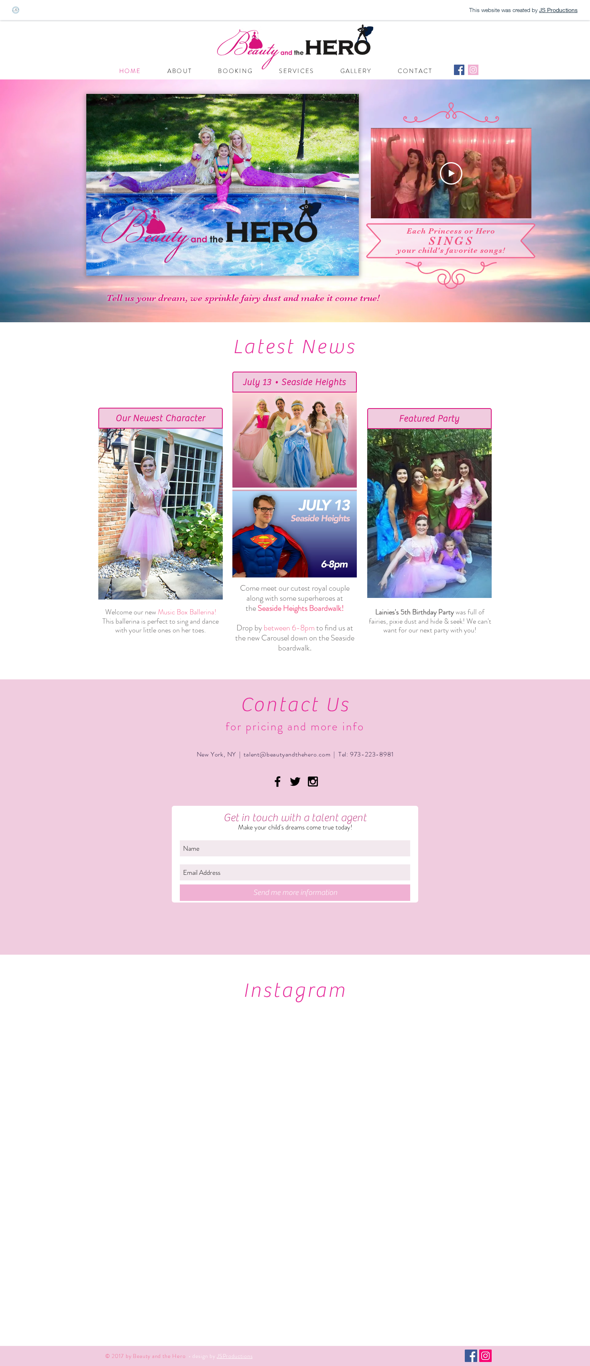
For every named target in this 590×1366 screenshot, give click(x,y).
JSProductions (234, 1356)
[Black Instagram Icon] (313, 781)
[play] (342, 269)
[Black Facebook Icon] (278, 781)
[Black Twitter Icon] (295, 781)
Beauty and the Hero (50, 43)
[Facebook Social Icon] (459, 70)
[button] (222, 185)
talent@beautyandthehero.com (287, 754)
